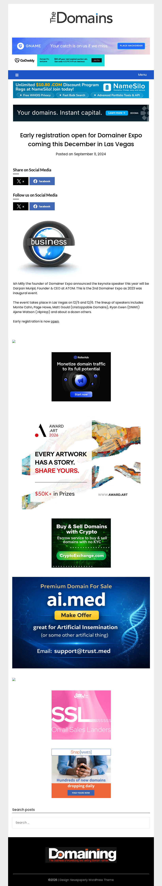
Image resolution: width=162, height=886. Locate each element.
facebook (44, 181)
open (55, 321)
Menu (142, 74)
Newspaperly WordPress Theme (92, 880)
